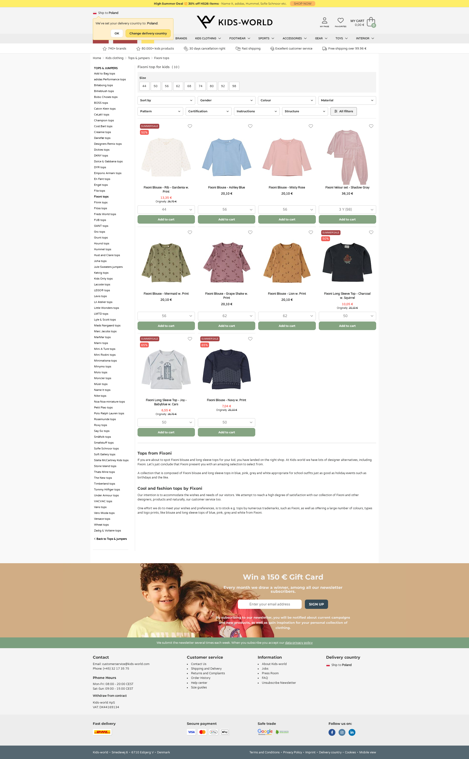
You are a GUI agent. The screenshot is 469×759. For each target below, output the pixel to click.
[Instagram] (342, 733)
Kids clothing (206, 38)
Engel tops (101, 185)
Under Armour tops (106, 495)
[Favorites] (189, 126)
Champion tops (104, 120)
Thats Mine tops (104, 472)
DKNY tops (101, 155)
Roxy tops (100, 425)
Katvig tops (101, 272)
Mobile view (367, 752)
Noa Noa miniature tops (109, 401)
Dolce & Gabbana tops (108, 161)
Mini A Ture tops (104, 349)
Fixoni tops (161, 58)
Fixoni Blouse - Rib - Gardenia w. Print (166, 189)
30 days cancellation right (207, 48)
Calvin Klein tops (105, 108)
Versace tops (102, 518)
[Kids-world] (234, 22)
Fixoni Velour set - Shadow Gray (347, 187)
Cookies (350, 752)
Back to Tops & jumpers (111, 539)
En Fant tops (102, 179)
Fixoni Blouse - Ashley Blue (226, 187)
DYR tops (100, 167)
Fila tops (99, 190)
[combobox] (166, 209)
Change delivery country (148, 33)
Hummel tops (102, 249)
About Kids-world (274, 664)
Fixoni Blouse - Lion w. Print (287, 293)
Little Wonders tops (106, 308)
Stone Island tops (105, 466)
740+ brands (117, 48)
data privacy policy (299, 643)
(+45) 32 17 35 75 (116, 668)
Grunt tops (101, 237)
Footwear (237, 38)
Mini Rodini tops (105, 354)
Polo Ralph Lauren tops (109, 413)
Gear (319, 38)
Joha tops (100, 261)
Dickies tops (101, 149)
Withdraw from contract (110, 695)
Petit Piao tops (103, 407)
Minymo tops (102, 366)
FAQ (265, 678)
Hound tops (101, 243)
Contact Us (198, 664)
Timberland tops (104, 483)
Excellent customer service (293, 48)
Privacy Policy (292, 752)
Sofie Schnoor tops (106, 448)
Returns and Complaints (208, 673)
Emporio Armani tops (107, 173)
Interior (363, 38)
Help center (199, 683)
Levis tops (100, 296)
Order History (200, 678)
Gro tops (99, 231)
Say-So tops (101, 431)
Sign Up (316, 604)
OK (117, 33)
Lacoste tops (102, 284)
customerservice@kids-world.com (125, 664)
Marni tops (101, 343)
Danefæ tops (102, 138)
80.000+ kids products (158, 48)
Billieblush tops (104, 91)
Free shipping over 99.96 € (347, 48)
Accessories (293, 38)
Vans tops (100, 507)
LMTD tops (101, 313)
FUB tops (100, 220)
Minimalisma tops (105, 360)
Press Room (270, 673)
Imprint (310, 752)
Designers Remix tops (108, 144)
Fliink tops (100, 202)
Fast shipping (251, 48)
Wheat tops (101, 524)
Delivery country (330, 752)
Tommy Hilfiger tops (107, 489)
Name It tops (102, 390)
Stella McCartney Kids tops (111, 460)
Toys (340, 38)
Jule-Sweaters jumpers (108, 267)
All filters (346, 111)
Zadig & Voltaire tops (107, 530)
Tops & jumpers (139, 58)
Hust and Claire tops (107, 255)
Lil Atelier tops (103, 302)
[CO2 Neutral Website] (282, 732)
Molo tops (100, 372)
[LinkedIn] (352, 733)
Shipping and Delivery (206, 668)
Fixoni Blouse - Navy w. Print (226, 400)
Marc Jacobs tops (105, 331)
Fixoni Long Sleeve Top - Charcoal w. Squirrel (347, 296)
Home (97, 58)
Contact (101, 657)
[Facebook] (332, 733)
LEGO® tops (102, 290)
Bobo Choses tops (105, 97)
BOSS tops (101, 102)
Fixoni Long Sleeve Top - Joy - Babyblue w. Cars (166, 402)
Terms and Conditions (264, 752)
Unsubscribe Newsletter (279, 683)
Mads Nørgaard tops (107, 325)
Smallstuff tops (104, 442)
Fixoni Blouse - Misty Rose (287, 187)
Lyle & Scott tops (105, 319)
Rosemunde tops (105, 419)
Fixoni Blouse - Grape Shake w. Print (226, 296)
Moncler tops (102, 378)
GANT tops (101, 226)
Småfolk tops (102, 436)
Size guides (199, 687)
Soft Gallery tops (104, 454)
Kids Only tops (103, 278)
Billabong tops (103, 85)
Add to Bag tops (104, 73)
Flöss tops (100, 208)
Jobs (265, 668)
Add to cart (166, 219)
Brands (181, 38)
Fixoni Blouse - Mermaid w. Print (166, 293)
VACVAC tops (103, 501)
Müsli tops (100, 384)
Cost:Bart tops (103, 126)
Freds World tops (105, 214)
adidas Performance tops (110, 79)
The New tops (103, 477)
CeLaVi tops (101, 114)
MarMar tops (102, 337)
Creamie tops (102, 132)
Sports (264, 38)
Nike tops (100, 395)
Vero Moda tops (104, 513)
